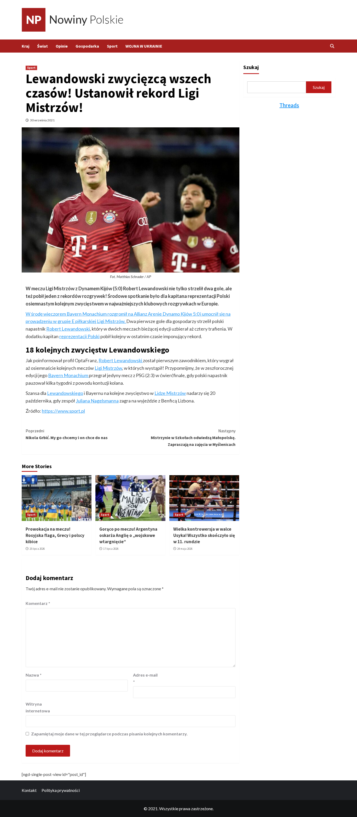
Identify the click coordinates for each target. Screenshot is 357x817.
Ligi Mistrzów (108, 368)
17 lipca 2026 (110, 549)
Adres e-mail (145, 678)
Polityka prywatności (61, 790)
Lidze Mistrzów (170, 393)
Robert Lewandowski (68, 329)
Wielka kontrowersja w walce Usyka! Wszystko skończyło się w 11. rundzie (204, 535)
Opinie (62, 46)
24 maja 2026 (184, 549)
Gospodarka (87, 46)
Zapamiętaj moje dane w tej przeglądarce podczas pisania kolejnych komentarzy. (109, 733)
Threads (289, 105)
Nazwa (34, 674)
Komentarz (38, 603)
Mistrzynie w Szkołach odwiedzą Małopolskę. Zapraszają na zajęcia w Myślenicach (193, 437)
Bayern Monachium (68, 375)
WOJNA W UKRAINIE (143, 46)
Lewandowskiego (65, 393)
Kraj (25, 46)
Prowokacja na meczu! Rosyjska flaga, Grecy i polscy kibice (55, 535)
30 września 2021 (42, 120)
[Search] (332, 46)
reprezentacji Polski (79, 336)
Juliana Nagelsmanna (97, 401)
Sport (112, 46)
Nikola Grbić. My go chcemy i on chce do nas (67, 434)
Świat (42, 46)
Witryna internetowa (38, 707)
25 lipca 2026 (37, 549)
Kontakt (29, 790)
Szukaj (251, 67)
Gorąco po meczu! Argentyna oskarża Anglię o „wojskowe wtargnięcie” (128, 535)
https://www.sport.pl (63, 411)
